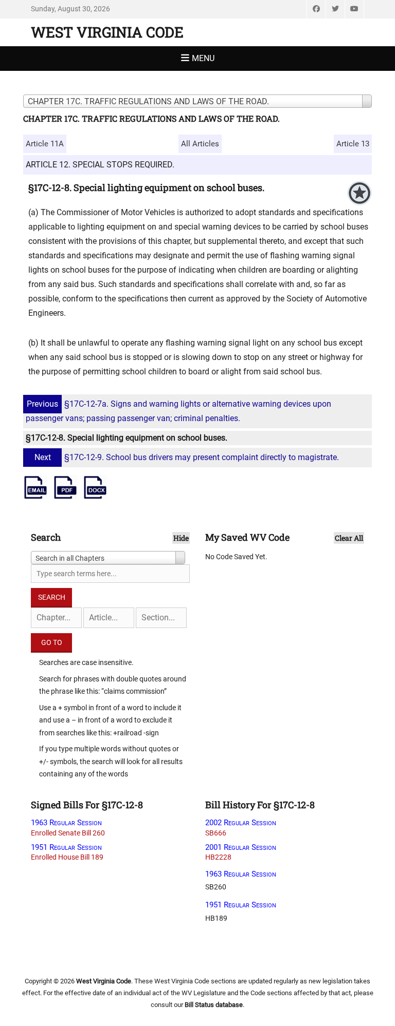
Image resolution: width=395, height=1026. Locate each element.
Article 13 (352, 143)
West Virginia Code (107, 32)
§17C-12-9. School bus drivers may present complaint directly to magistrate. (186, 457)
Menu (203, 58)
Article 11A (45, 143)
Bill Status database (214, 1005)
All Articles (200, 143)
